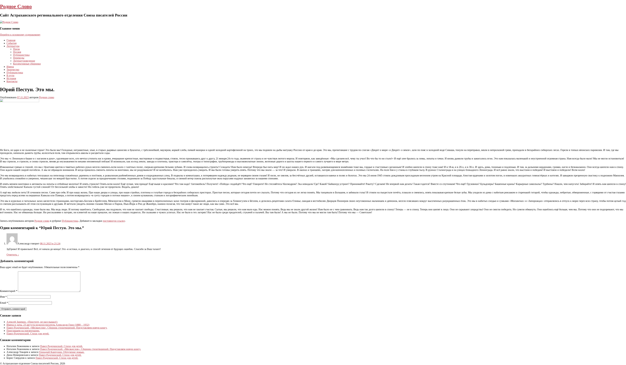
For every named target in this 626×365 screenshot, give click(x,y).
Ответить (13, 254)
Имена (10, 66)
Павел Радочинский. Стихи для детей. (28, 333)
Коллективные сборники (27, 63)
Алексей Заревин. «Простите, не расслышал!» (32, 321)
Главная (11, 40)
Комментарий (8, 291)
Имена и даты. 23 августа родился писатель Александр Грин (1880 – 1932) (48, 324)
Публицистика (21, 55)
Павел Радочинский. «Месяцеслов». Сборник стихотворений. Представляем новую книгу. (57, 327)
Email (4, 302)
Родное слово (46, 97)
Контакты (12, 81)
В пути (10, 75)
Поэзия (17, 52)
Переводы (18, 57)
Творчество (13, 69)
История (11, 78)
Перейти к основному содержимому (20, 34)
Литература (13, 46)
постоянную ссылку (114, 220)
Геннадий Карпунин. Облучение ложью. (61, 352)
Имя (3, 296)
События (11, 43)
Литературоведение (24, 60)
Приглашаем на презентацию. (23, 330)
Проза (16, 49)
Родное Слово (16, 6)
